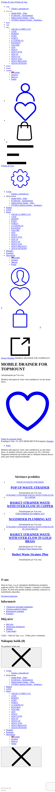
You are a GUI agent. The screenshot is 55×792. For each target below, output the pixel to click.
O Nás (7, 6)
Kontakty (8, 68)
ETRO (14, 36)
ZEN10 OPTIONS (19, 63)
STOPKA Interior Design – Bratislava (26, 20)
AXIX (7, 25)
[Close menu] (21, 658)
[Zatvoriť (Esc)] (10, 788)
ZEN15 (14, 50)
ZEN (13, 47)
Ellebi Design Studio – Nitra (22, 18)
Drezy (7, 27)
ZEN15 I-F (15, 56)
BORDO (15, 34)
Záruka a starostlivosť (20, 9)
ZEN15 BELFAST (19, 61)
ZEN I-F (14, 54)
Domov (4, 358)
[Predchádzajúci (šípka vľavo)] (2, 790)
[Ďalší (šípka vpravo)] (5, 790)
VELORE (15, 45)
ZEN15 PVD (16, 52)
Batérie (8, 22)
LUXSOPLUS (17, 40)
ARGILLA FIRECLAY (21, 29)
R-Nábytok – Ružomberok (22, 15)
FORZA (14, 38)
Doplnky (8, 66)
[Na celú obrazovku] (5, 788)
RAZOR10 (15, 43)
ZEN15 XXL (16, 59)
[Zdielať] (7, 788)
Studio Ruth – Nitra (19, 13)
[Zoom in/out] (2, 788)
